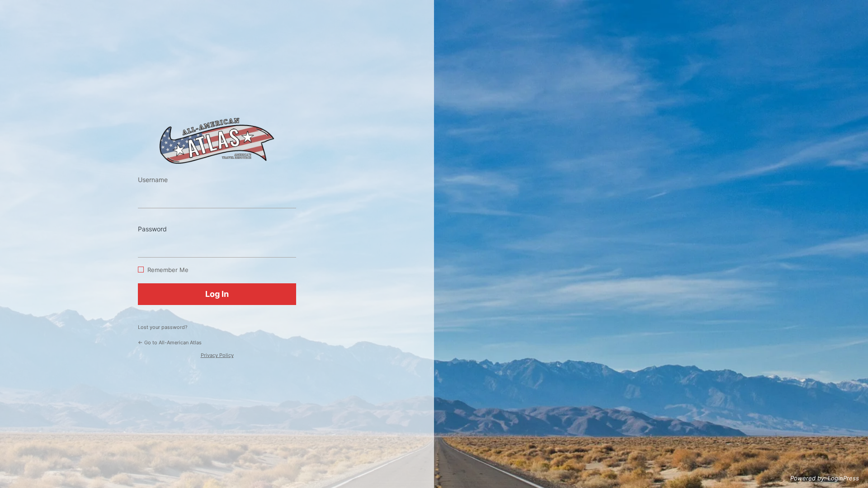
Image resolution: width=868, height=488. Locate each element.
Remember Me (168, 269)
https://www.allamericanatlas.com (217, 140)
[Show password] (287, 244)
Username (153, 179)
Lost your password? (163, 327)
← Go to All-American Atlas (170, 342)
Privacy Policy (217, 355)
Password (152, 229)
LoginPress (843, 478)
